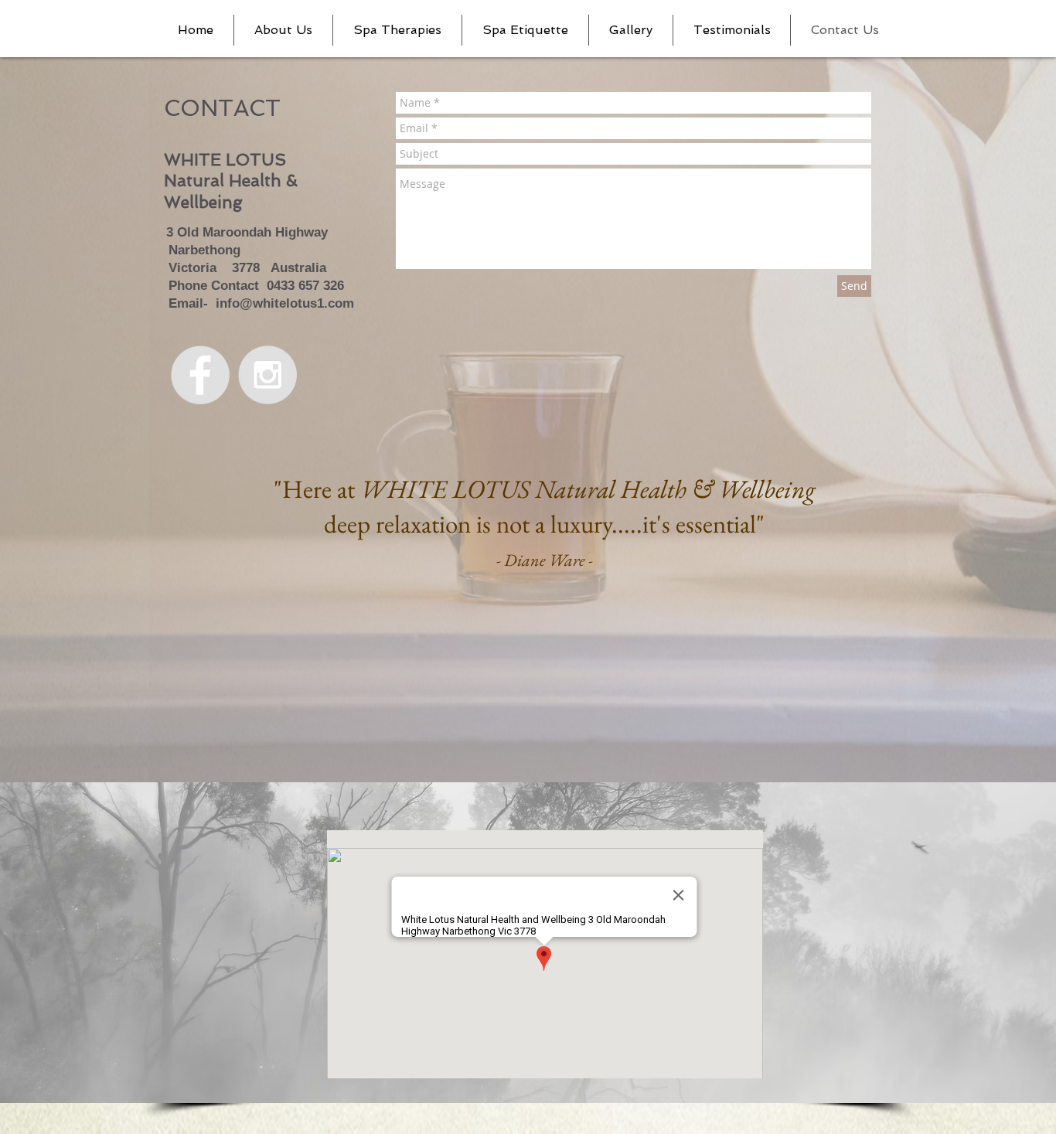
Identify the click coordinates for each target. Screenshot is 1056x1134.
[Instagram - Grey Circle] (267, 375)
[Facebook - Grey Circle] (200, 375)
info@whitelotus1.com (285, 303)
